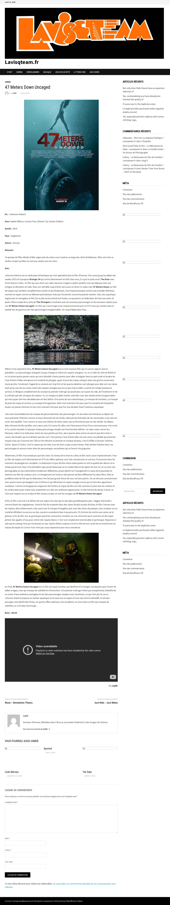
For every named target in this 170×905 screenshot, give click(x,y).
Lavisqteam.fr (22, 61)
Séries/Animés (33, 72)
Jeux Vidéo (94, 72)
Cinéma (19, 72)
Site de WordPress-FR (133, 203)
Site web (9, 862)
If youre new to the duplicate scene (139, 104)
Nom (7, 838)
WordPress (71, 901)
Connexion (127, 189)
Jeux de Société (62, 72)
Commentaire (11, 802)
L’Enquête (146, 141)
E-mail (8, 850)
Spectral (48, 748)
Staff (9, 72)
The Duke (87, 771)
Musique (47, 72)
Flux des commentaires (133, 198)
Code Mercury (12, 771)
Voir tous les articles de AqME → (36, 729)
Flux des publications (132, 194)
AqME (14, 93)
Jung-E (144, 160)
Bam (80, 901)
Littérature (79, 72)
